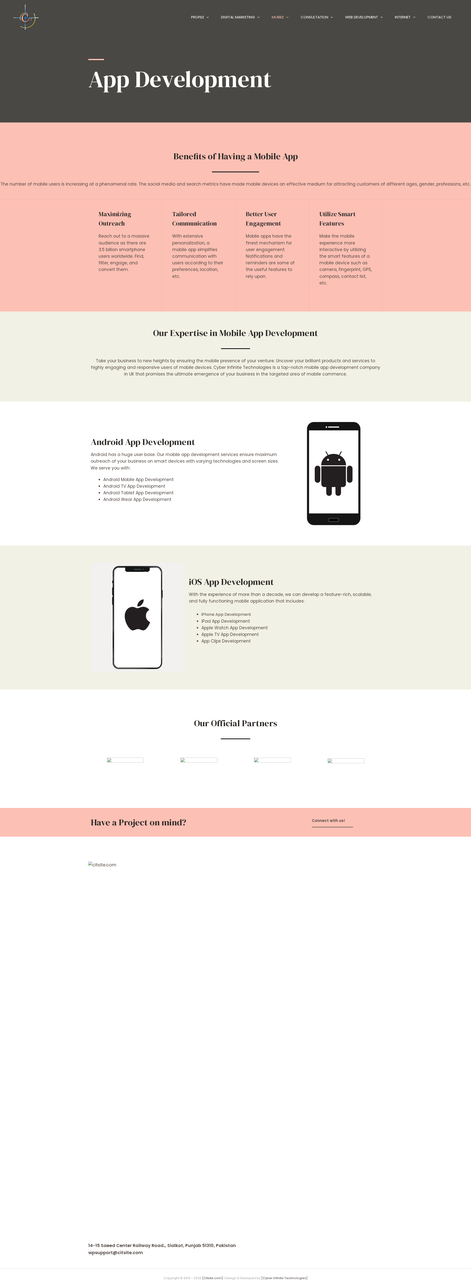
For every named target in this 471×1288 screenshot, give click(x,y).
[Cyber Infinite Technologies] (284, 1278)
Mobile (278, 17)
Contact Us (439, 17)
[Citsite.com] (212, 1278)
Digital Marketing (238, 17)
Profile (197, 17)
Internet (403, 17)
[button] (332, 821)
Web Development (361, 17)
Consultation (314, 17)
